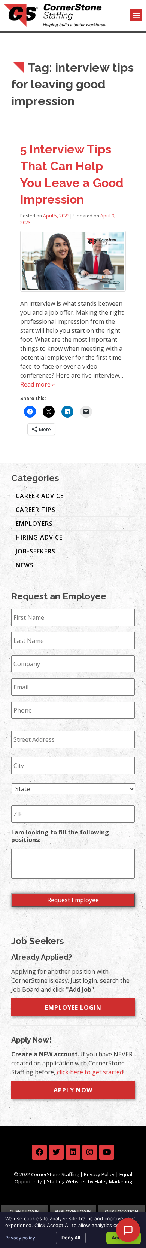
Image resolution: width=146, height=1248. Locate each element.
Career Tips (35, 510)
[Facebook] (39, 1152)
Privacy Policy (99, 1174)
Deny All (70, 1238)
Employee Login (73, 1007)
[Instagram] (89, 1152)
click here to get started (90, 1072)
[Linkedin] (73, 1152)
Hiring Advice (39, 537)
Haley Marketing (113, 1181)
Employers (34, 523)
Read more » (37, 384)
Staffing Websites (67, 1181)
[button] (136, 15)
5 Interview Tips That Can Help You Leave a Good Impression (72, 174)
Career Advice (40, 496)
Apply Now (73, 1090)
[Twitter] (56, 1152)
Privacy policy (20, 1238)
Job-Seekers (35, 551)
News (25, 565)
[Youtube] (106, 1152)
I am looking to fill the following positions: (60, 836)
